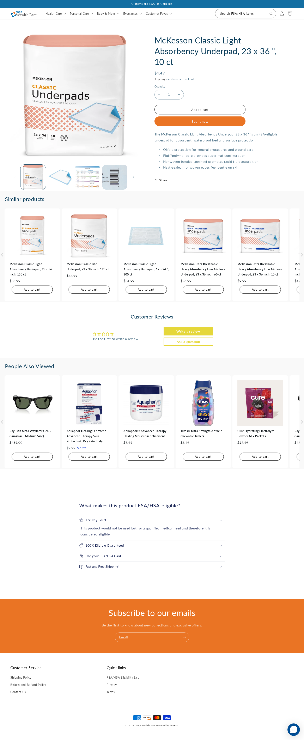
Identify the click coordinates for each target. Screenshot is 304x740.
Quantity (159, 86)
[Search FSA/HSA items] (271, 13)
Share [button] (163, 180)
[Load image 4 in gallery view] (114, 177)
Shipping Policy (20, 677)
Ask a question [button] (188, 342)
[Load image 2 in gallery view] (60, 177)
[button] (55, 13)
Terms (111, 691)
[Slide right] (133, 177)
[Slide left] (14, 177)
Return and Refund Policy (28, 684)
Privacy (112, 684)
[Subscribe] (184, 637)
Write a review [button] (188, 331)
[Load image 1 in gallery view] (33, 177)
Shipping (159, 79)
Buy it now (199, 121)
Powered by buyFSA (167, 725)
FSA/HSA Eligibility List (123, 677)
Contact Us (18, 691)
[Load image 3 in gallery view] (87, 177)
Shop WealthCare (145, 725)
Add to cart (32, 289)
